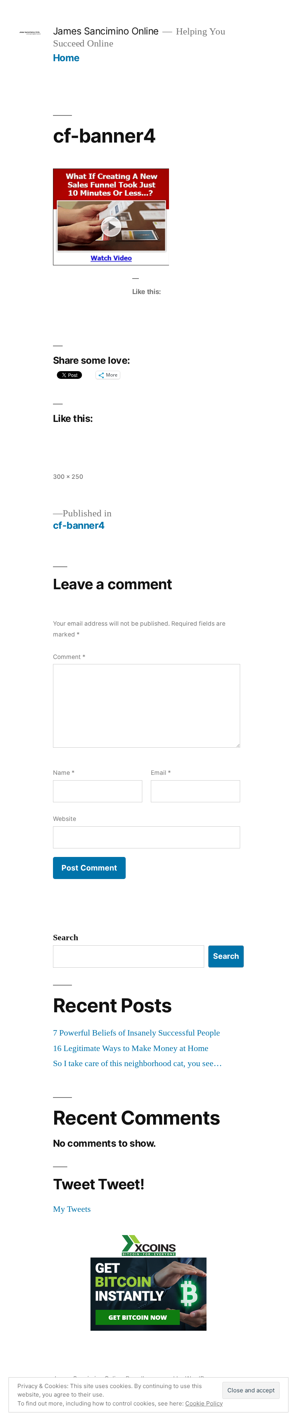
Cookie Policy (204, 1403)
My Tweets (72, 1209)
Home (66, 58)
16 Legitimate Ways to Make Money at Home (130, 1048)
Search (65, 937)
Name (64, 772)
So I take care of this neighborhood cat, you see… (137, 1063)
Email (161, 772)
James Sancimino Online (106, 31)
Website (64, 818)
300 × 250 (68, 476)
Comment (69, 657)
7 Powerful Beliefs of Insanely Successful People (136, 1032)
